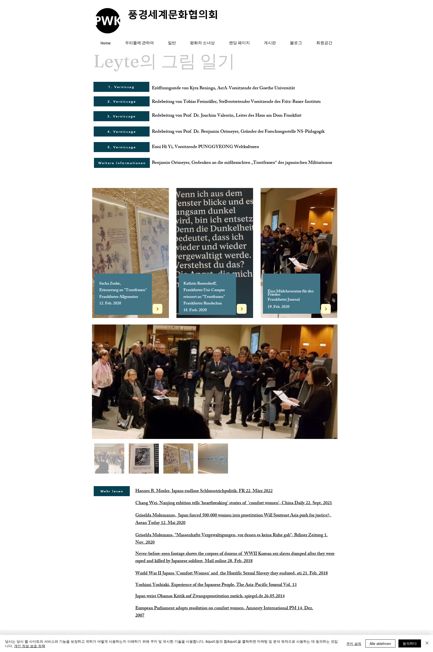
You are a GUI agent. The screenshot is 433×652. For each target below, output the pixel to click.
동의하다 (410, 643)
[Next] (157, 309)
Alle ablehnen (380, 643)
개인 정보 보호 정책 (29, 645)
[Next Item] (329, 382)
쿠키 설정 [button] (353, 643)
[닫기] (427, 643)
